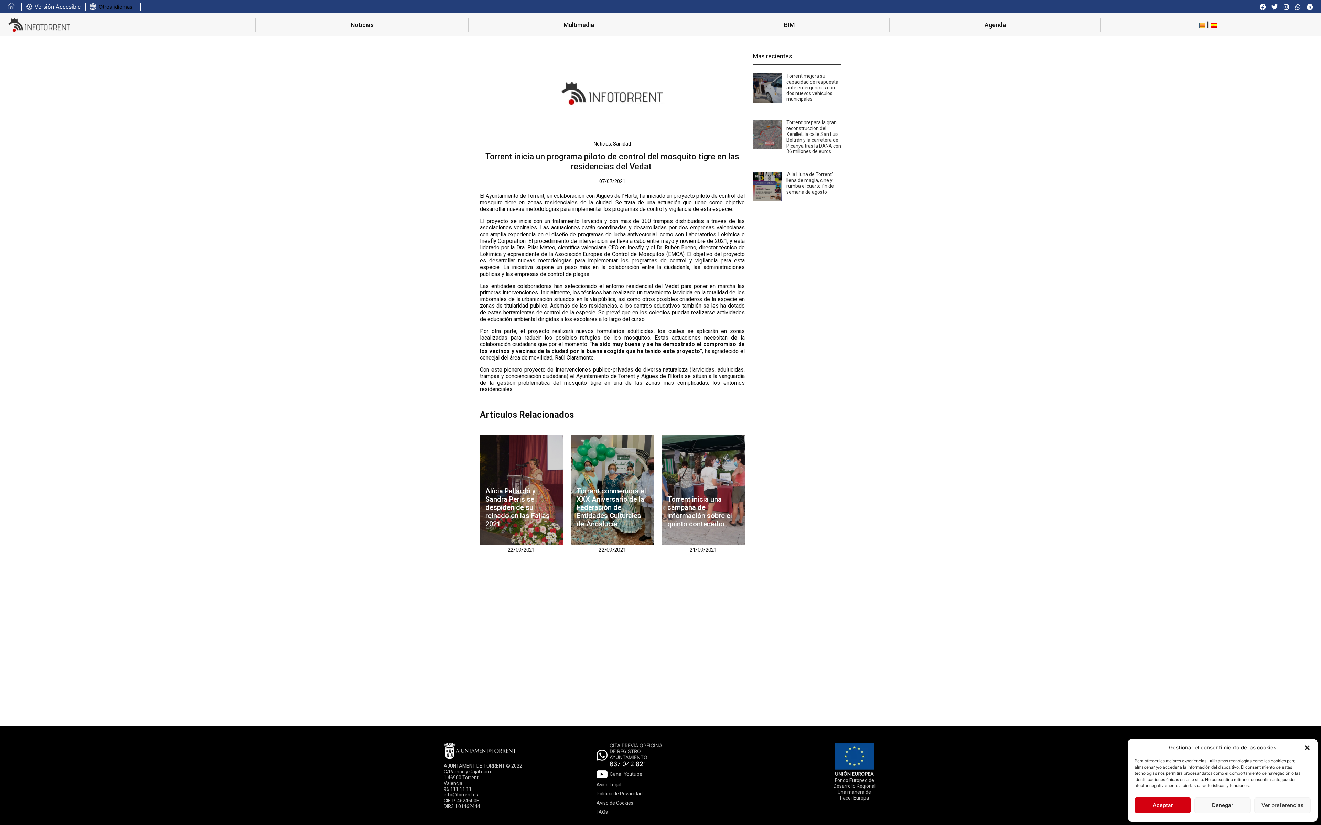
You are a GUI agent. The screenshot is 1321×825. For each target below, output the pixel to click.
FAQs (602, 812)
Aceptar (1163, 805)
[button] (1307, 747)
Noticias (362, 25)
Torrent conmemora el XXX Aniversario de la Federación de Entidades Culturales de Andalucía (611, 507)
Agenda (995, 25)
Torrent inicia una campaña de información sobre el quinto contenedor (699, 511)
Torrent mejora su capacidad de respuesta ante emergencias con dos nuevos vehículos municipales (812, 87)
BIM (789, 25)
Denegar (1222, 805)
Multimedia (578, 25)
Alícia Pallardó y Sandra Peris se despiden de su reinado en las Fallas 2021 (517, 507)
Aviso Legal (609, 785)
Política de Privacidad (620, 793)
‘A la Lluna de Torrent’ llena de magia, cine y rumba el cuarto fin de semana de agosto (810, 183)
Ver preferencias (1282, 805)
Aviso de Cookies (615, 803)
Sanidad (622, 144)
